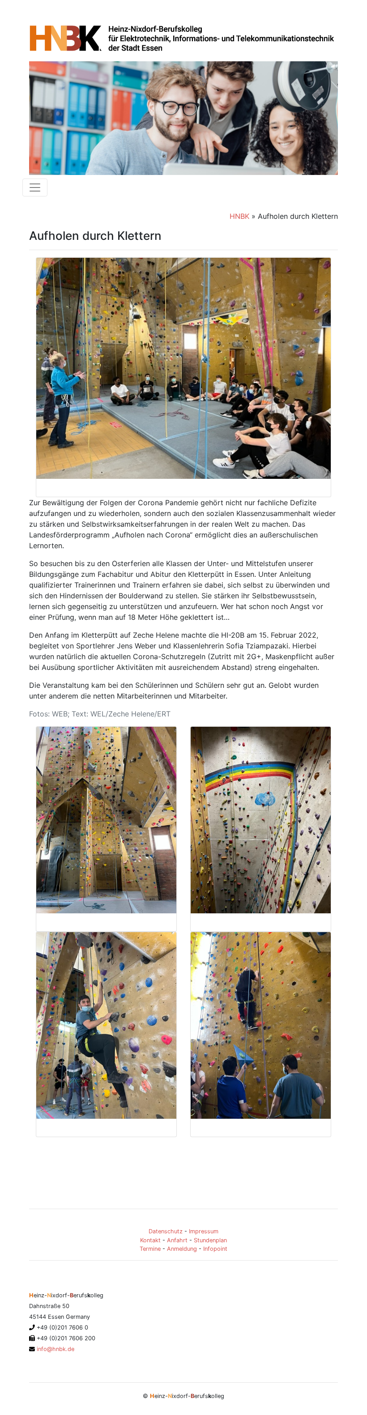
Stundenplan (210, 1240)
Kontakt (150, 1240)
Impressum (203, 1231)
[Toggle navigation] (34, 187)
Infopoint (215, 1248)
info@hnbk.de (54, 1349)
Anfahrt (177, 1240)
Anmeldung (182, 1248)
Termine (150, 1248)
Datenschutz (166, 1231)
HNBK (239, 216)
